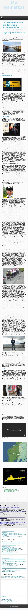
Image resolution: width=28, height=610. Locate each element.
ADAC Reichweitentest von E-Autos (9, 570)
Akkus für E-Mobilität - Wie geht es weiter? (10, 549)
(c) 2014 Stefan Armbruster (14, 608)
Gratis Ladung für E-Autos (7, 550)
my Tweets (3, 596)
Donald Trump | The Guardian (9, 507)
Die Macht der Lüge (6, 541)
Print (12, 30)
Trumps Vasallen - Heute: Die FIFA (9, 567)
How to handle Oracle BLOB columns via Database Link (13, 542)
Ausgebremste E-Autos (6, 547)
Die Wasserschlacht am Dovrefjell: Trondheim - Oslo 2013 (14, 24)
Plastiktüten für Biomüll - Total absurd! (9, 548)
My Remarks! (14, 5)
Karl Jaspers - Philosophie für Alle (9, 545)
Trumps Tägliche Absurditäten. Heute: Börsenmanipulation (14, 561)
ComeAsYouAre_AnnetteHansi (8, 551)
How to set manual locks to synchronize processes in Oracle (14, 568)
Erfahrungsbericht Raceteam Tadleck (11, 490)
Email (15, 30)
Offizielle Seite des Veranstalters (10, 489)
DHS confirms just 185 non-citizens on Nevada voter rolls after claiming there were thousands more (12, 523)
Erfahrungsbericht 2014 (9, 491)
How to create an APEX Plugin (8, 552)
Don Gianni (4, 546)
